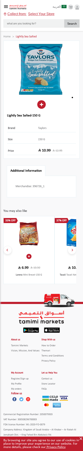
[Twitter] (21, 399)
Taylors (42, 128)
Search (72, 23)
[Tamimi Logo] (17, 7)
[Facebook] (14, 399)
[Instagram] (28, 399)
